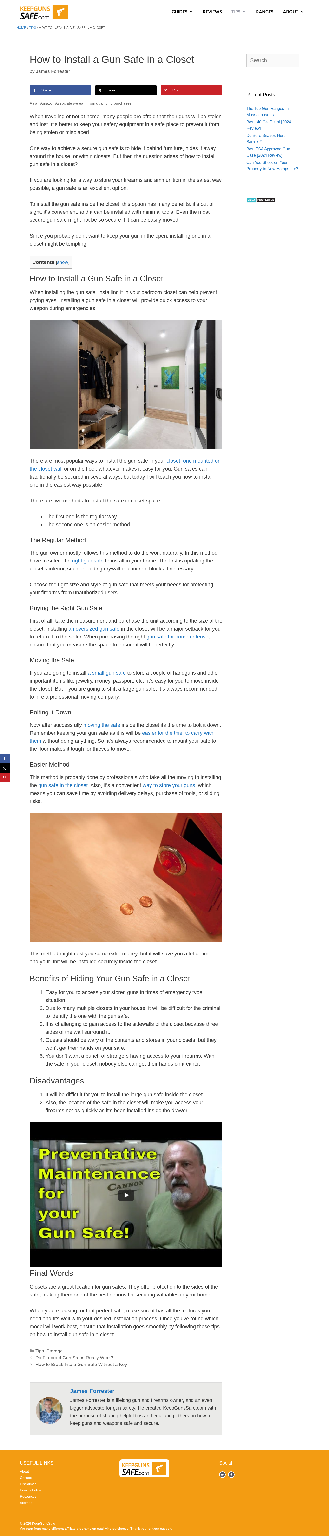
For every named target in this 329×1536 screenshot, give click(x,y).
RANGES (264, 12)
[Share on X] (5, 768)
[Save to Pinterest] (5, 777)
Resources (28, 1496)
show (62, 262)
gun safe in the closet (63, 785)
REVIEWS (212, 12)
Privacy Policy (30, 1490)
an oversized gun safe (93, 629)
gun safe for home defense (177, 637)
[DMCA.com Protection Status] (261, 201)
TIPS (235, 12)
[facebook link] (222, 1474)
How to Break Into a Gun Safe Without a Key (81, 1364)
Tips (32, 28)
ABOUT (290, 12)
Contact (26, 1478)
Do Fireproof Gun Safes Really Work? (74, 1357)
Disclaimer (28, 1484)
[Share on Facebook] (5, 758)
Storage (54, 1350)
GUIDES (179, 12)
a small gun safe (107, 673)
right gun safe (88, 561)
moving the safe (101, 725)
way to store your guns (169, 785)
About (24, 1471)
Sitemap (26, 1503)
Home (21, 28)
